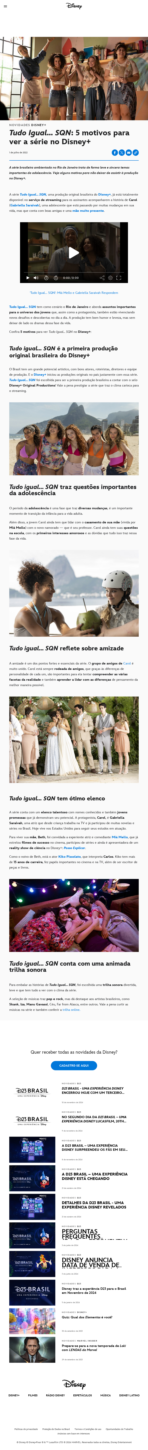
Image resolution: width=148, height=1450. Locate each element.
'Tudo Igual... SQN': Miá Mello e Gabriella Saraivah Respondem (74, 293)
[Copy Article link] (136, 152)
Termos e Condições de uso (88, 1429)
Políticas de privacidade (26, 1429)
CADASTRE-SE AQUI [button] (74, 1066)
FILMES (33, 1395)
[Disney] (74, 6)
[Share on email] (128, 152)
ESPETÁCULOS (82, 1395)
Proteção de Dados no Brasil (56, 1429)
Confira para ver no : (50, 332)
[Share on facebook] (115, 152)
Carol (127, 663)
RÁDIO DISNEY (55, 1395)
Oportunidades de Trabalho (119, 1429)
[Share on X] (122, 152)
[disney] (74, 1385)
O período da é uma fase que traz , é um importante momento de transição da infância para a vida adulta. (71, 511)
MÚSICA (105, 1395)
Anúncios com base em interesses (73, 1433)
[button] (5, 6)
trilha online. (71, 1010)
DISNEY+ (14, 1395)
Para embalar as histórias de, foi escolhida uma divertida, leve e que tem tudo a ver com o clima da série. (72, 987)
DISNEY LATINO (129, 1395)
